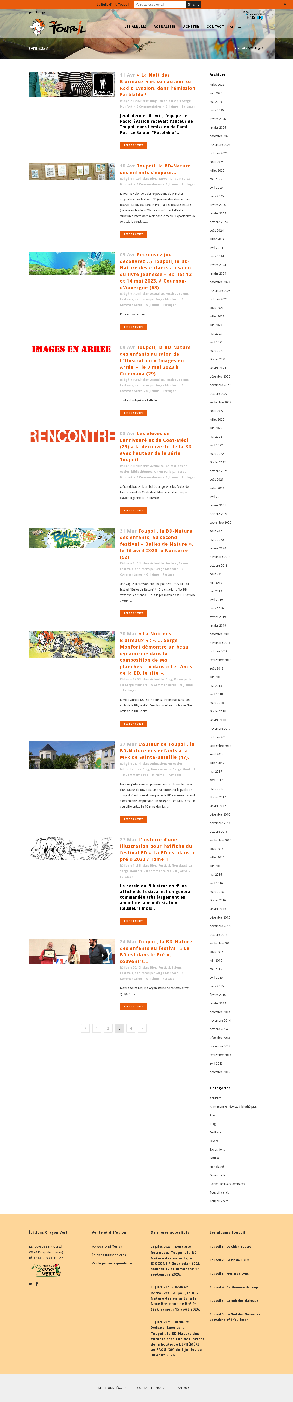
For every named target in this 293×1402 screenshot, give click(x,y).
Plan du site (185, 1388)
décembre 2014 (220, 1012)
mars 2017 (217, 788)
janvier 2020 (218, 548)
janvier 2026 (218, 127)
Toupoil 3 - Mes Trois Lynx (229, 1273)
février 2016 (218, 900)
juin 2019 (216, 582)
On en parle (167, 101)
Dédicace (215, 1132)
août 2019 (217, 574)
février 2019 (218, 617)
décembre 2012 (220, 1072)
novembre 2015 (220, 926)
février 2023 (218, 359)
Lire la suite (133, 145)
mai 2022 (216, 436)
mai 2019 (216, 591)
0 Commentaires (149, 106)
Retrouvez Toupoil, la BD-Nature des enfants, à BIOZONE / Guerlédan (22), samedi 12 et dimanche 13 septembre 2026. (176, 1263)
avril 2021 (216, 496)
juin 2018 (216, 677)
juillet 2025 (217, 170)
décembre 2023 (220, 282)
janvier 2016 (218, 909)
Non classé (159, 769)
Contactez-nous (150, 1388)
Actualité (157, 293)
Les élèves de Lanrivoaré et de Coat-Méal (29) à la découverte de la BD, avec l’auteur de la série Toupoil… (156, 446)
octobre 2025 (219, 153)
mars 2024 (217, 256)
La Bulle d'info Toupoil (113, 4)
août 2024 (217, 230)
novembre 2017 (220, 728)
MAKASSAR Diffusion (107, 1246)
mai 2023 (216, 333)
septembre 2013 (220, 1055)
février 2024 (218, 265)
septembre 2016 (220, 840)
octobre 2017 (219, 737)
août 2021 (217, 479)
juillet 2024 (217, 239)
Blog (153, 101)
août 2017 (217, 754)
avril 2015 (216, 977)
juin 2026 (216, 93)
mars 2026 (217, 110)
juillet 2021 (217, 488)
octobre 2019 (219, 565)
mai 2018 (216, 685)
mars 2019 (217, 608)
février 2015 (218, 994)
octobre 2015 (219, 934)
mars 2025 (217, 196)
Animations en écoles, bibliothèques (233, 1106)
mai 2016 (216, 874)
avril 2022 (216, 445)
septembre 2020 (220, 522)
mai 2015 (216, 969)
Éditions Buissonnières (109, 1255)
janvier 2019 (218, 625)
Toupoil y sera (219, 1201)
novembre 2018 (220, 642)
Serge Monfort (167, 299)
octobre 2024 (219, 222)
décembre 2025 (220, 136)
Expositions (167, 178)
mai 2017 (216, 771)
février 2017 (218, 797)
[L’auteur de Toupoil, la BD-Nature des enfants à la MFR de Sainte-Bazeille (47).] (72, 755)
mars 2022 (217, 454)
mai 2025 (216, 179)
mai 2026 (216, 101)
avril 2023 (216, 342)
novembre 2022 (220, 385)
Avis (212, 1115)
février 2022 (218, 462)
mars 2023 (217, 350)
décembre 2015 (220, 917)
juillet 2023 (217, 316)
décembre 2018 (220, 634)
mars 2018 (217, 703)
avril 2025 (216, 187)
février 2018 (218, 711)
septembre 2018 (220, 660)
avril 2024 (216, 247)
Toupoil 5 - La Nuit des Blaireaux (234, 1300)
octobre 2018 (219, 651)
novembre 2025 (220, 144)
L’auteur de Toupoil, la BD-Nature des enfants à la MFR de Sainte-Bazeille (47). (157, 750)
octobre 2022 (219, 393)
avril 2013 (216, 1063)
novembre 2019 (220, 557)
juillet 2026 (217, 84)
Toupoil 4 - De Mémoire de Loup (234, 1287)
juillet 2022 (217, 419)
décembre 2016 (220, 814)
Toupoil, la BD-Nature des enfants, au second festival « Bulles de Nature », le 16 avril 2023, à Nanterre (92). (156, 544)
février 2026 (218, 119)
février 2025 (218, 205)
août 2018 (217, 668)
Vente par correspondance (112, 1263)
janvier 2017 (218, 806)
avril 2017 (216, 780)
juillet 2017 (217, 763)
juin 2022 (216, 428)
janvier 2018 (218, 720)
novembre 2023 (220, 290)
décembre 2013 (220, 1037)
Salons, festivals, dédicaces (227, 1184)
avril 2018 (216, 694)
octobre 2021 (219, 471)
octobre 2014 (219, 1029)
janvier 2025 (218, 213)
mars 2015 (217, 986)
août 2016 (217, 849)
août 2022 (217, 411)
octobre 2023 (219, 299)
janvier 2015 (218, 1003)
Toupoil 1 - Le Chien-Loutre (230, 1246)
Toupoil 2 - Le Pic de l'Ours (229, 1260)
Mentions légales (112, 1388)
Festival (171, 293)
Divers (214, 1141)
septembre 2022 (220, 402)
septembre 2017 (220, 745)
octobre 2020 (219, 514)
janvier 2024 (218, 273)
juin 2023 (216, 325)
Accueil (240, 48)
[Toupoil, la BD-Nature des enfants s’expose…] (72, 171)
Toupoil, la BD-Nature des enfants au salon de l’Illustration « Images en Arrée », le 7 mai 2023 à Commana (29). (155, 360)
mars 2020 (217, 539)
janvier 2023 (218, 368)
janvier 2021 (218, 505)
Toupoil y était (219, 1192)
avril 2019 (216, 600)
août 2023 (217, 308)
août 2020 (217, 531)
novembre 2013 (220, 1046)
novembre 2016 (220, 823)
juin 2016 (216, 866)
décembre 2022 (220, 376)
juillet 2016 (217, 857)
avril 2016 (216, 883)
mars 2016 (217, 891)
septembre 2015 (220, 943)
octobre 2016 (219, 831)
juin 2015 (216, 960)
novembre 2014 (220, 1020)
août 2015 (217, 952)
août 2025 (217, 162)
